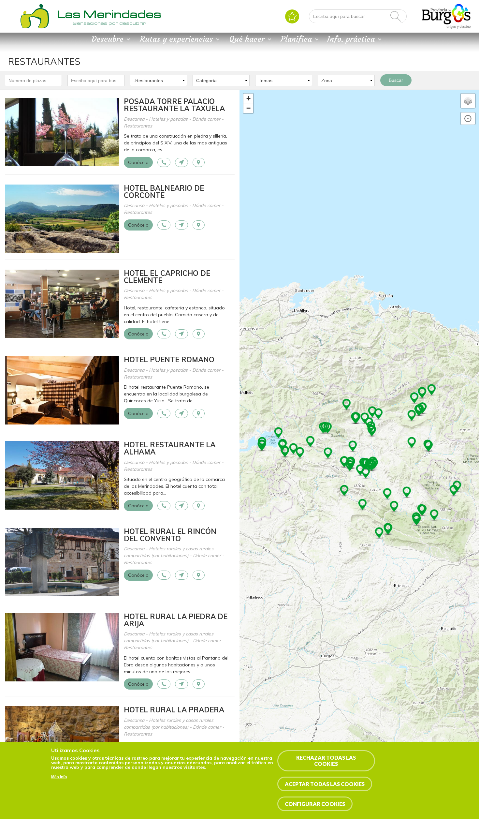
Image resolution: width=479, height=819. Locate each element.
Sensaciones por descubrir (109, 23)
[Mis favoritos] (292, 16)
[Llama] (163, 162)
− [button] (248, 108)
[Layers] (468, 101)
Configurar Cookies (315, 804)
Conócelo (138, 162)
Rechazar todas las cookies (326, 760)
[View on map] (199, 162)
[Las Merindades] (35, 28)
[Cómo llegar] (181, 162)
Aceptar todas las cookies (325, 784)
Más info (59, 777)
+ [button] (248, 98)
